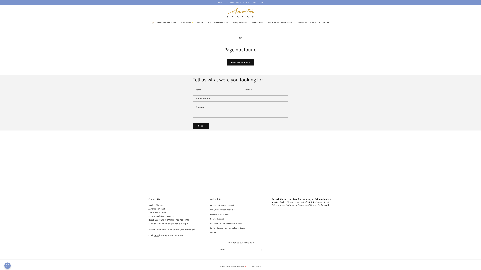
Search (213, 232)
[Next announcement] (332, 2)
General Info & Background (222, 205)
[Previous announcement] (149, 2)
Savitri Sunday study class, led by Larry (227, 228)
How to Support (217, 219)
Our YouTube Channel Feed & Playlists (227, 223)
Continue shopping (240, 62)
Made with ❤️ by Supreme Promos (249, 267)
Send (200, 125)
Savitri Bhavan (231, 267)
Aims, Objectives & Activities (222, 209)
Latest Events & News (219, 214)
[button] (167, 22)
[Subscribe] (261, 250)
